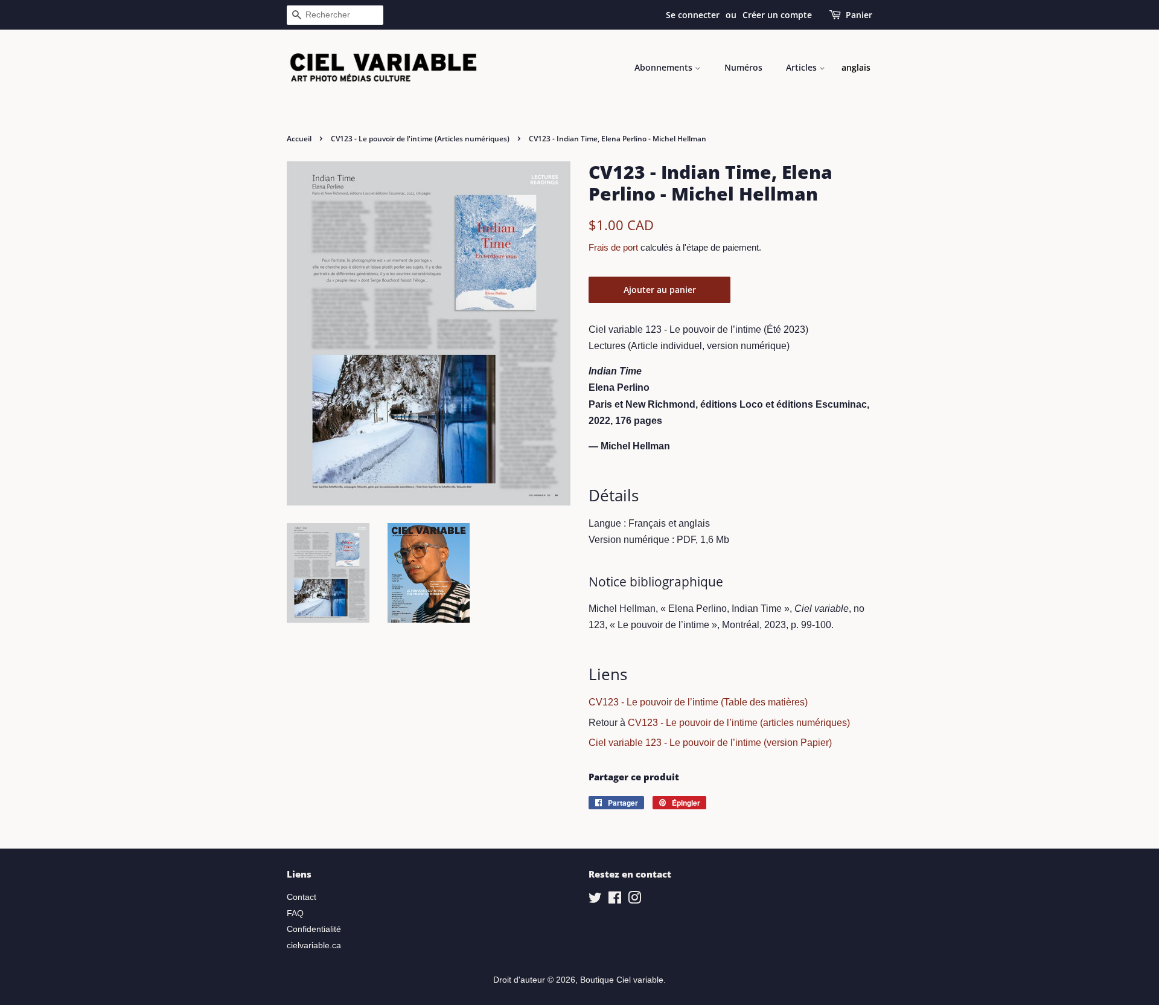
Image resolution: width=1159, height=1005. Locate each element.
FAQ (295, 913)
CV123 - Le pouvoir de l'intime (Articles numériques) (420, 138)
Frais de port (613, 247)
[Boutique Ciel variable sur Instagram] (634, 900)
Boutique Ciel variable (621, 979)
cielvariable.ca (314, 945)
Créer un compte (777, 15)
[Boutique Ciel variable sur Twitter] (595, 900)
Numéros (743, 67)
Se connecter (693, 15)
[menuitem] (856, 67)
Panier (859, 15)
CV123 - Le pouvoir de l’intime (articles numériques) (739, 723)
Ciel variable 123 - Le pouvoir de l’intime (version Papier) (710, 742)
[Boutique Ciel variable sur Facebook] (615, 900)
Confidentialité (314, 929)
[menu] (856, 67)
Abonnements (664, 67)
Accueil (299, 138)
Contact (301, 897)
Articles (802, 67)
